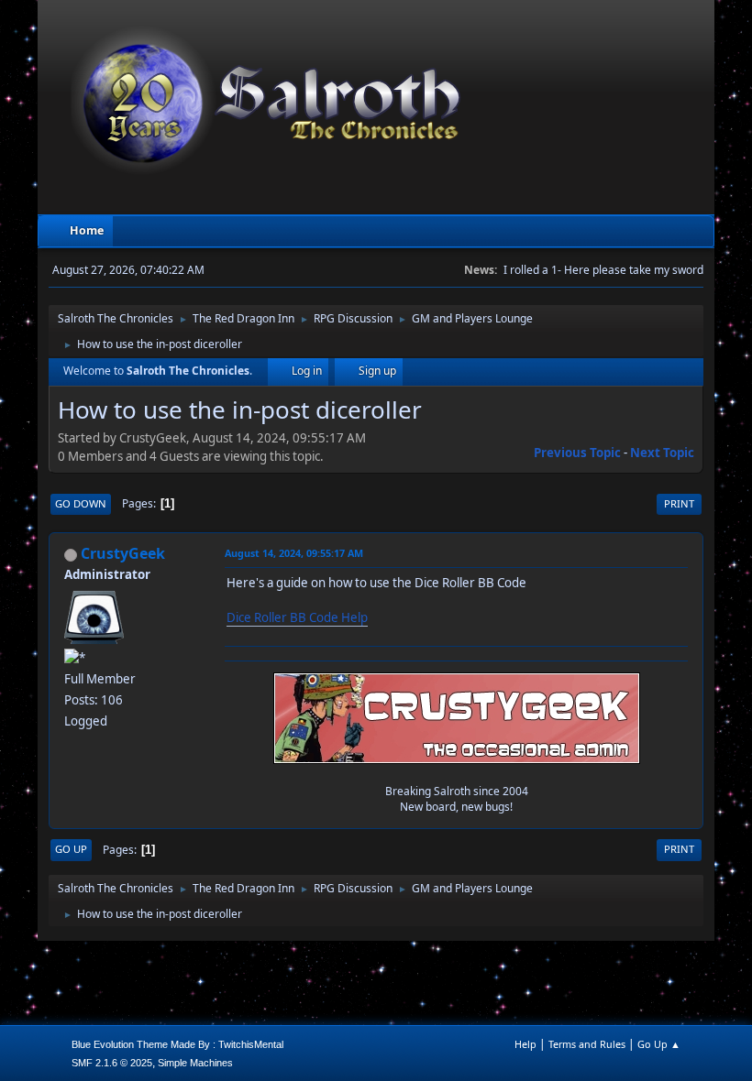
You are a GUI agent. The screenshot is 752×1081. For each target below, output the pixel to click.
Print (679, 503)
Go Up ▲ (658, 1044)
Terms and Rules (586, 1044)
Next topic (662, 452)
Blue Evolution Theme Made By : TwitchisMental (177, 1044)
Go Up (71, 849)
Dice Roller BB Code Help (297, 617)
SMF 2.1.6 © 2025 (112, 1062)
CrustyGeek (123, 553)
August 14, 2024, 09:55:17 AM (294, 553)
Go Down (80, 503)
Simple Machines (195, 1062)
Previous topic (577, 452)
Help (525, 1044)
